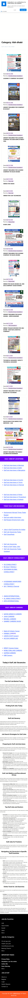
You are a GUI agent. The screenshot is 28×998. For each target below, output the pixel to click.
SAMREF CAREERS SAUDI (12, 621)
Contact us (4, 986)
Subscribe (23, 10)
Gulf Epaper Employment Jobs (14, 520)
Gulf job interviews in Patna (13, 494)
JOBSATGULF (16, 993)
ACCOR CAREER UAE (11, 638)
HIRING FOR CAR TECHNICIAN (12, 195)
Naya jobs (10, 181)
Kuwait (3, 928)
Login (3, 981)
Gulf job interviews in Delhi (13, 468)
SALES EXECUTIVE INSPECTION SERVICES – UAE (12, 422)
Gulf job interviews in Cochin (13, 480)
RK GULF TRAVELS (10, 567)
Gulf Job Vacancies (10, 544)
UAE (2, 923)
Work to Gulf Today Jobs (12, 546)
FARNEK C (7, 633)
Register (3, 979)
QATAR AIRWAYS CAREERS (13, 614)
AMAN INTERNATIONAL (12, 596)
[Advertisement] (14, 23)
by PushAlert (4, 11)
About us (4, 977)
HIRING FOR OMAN (8, 183)
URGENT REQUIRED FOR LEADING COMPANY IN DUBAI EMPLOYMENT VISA (13, 139)
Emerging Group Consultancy (15, 75)
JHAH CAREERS (9, 616)
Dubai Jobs (7, 224)
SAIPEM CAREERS (10, 653)
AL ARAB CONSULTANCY (12, 598)
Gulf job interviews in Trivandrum (15, 497)
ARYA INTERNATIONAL (11, 601)
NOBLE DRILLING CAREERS (13, 650)
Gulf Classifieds (9, 534)
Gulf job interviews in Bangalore (14, 470)
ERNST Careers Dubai (11, 648)
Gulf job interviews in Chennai (14, 485)
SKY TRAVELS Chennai (11, 586)
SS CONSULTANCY (10, 564)
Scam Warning (5, 966)
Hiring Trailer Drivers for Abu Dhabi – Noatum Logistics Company (13, 329)
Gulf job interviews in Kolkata (13, 499)
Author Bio (4, 964)
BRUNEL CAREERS (10, 619)
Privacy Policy (5, 959)
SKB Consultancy (12, 325)
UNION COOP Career (11, 636)
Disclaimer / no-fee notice (9, 961)
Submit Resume (5, 984)
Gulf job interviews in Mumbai (14, 465)
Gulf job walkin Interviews (12, 517)
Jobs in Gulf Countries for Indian (14, 529)
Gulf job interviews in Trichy (13, 482)
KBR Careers (8, 655)
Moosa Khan (11, 221)
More (2, 933)
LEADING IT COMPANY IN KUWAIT (13, 78)
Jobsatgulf (2, 676)
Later (15, 10)
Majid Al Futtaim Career (12, 631)
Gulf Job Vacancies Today (12, 532)
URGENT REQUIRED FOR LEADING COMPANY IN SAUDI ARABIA (13, 254)
